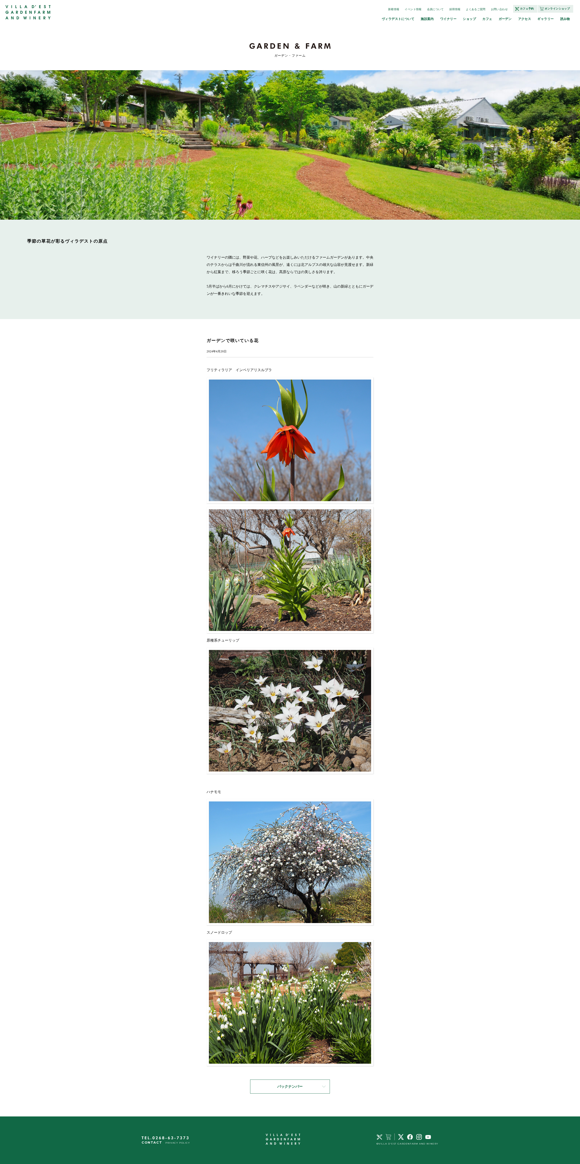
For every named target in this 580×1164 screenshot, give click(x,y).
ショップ (469, 19)
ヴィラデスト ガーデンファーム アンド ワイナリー (28, 12)
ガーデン (505, 19)
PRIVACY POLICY (177, 1142)
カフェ (487, 19)
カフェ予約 (527, 8)
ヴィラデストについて (398, 19)
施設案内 (427, 19)
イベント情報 (413, 9)
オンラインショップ (557, 8)
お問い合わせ (499, 9)
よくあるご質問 (476, 9)
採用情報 (454, 9)
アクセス (524, 19)
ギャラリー (545, 19)
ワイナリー (448, 19)
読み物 (565, 19)
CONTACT (152, 1142)
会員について (435, 9)
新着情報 (393, 9)
